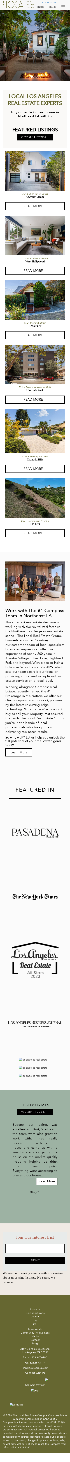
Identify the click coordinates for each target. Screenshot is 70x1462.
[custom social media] (45, 1379)
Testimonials (35, 1329)
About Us (34, 1309)
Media (35, 1336)
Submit (35, 1260)
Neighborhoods (35, 1313)
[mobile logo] (19, 4)
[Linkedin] (38, 1381)
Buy (35, 1320)
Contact (35, 1340)
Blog (35, 1343)
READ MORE (33, 206)
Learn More (18, 752)
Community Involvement (35, 1332)
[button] (5, 45)
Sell (35, 1323)
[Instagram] (30, 1381)
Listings (35, 1316)
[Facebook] (24, 1381)
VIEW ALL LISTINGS (33, 137)
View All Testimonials (33, 1112)
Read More (47, 1181)
